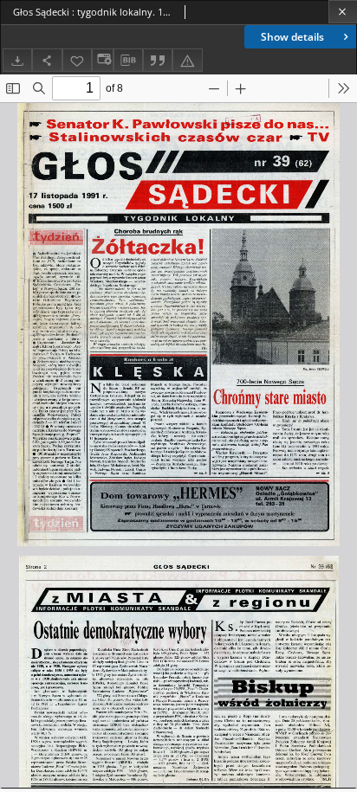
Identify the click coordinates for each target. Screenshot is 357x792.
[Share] (47, 60)
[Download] (17, 60)
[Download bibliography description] (128, 60)
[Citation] (157, 60)
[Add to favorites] (77, 60)
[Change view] (102, 60)
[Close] (342, 11)
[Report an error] (187, 60)
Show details (292, 36)
